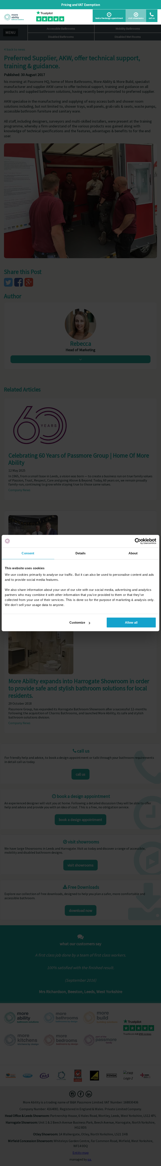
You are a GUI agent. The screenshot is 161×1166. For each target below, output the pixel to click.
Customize (77, 622)
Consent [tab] (28, 553)
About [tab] (133, 553)
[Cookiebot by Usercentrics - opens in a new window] (137, 541)
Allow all (131, 622)
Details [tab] (80, 553)
